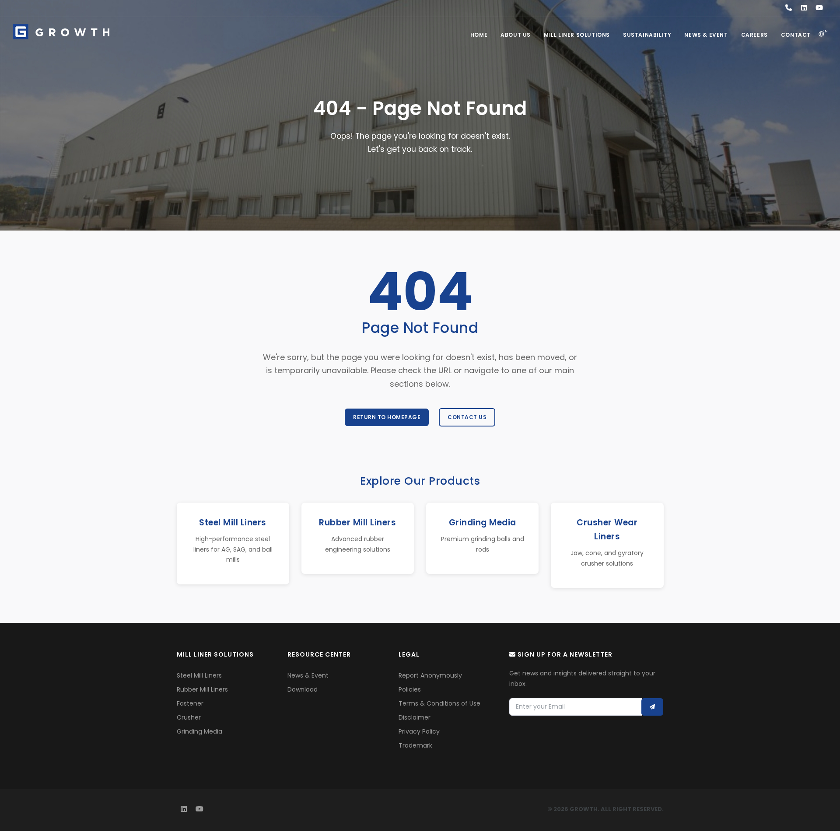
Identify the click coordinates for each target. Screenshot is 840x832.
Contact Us (467, 417)
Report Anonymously (430, 675)
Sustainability (647, 34)
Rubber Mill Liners (202, 689)
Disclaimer (414, 717)
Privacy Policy (419, 731)
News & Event (706, 34)
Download (302, 689)
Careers (754, 34)
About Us (515, 34)
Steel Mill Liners (199, 675)
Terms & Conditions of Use (439, 703)
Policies (410, 689)
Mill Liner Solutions (577, 34)
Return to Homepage (386, 417)
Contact (796, 34)
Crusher (189, 717)
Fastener (190, 703)
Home (478, 34)
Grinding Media (199, 731)
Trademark (415, 745)
